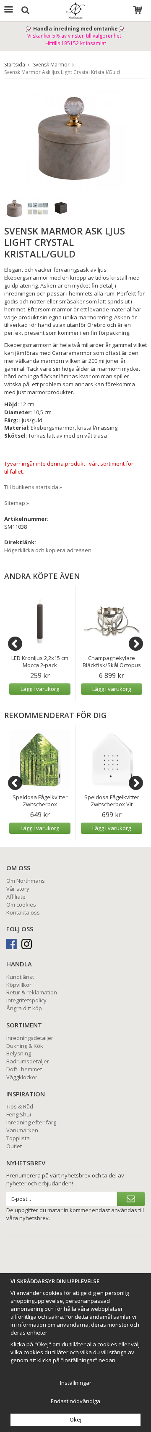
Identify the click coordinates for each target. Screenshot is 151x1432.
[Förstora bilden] (75, 139)
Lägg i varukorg (40, 689)
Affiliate (16, 896)
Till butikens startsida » (33, 487)
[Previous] (15, 644)
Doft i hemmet (24, 1069)
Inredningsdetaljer (29, 1038)
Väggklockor (21, 1077)
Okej (75, 1419)
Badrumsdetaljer (27, 1061)
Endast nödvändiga (75, 1401)
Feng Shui (18, 1114)
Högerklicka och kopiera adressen (47, 550)
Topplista (18, 1138)
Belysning (18, 1053)
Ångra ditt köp (24, 1008)
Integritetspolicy (26, 1000)
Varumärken (22, 1130)
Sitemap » (16, 503)
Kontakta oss (23, 912)
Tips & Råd (19, 1106)
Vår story (17, 888)
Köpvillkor (18, 985)
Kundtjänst (20, 977)
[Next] (136, 644)
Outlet (14, 1146)
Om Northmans (25, 880)
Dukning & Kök (24, 1046)
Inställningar (75, 1382)
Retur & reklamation (31, 992)
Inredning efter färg (31, 1122)
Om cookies (21, 904)
